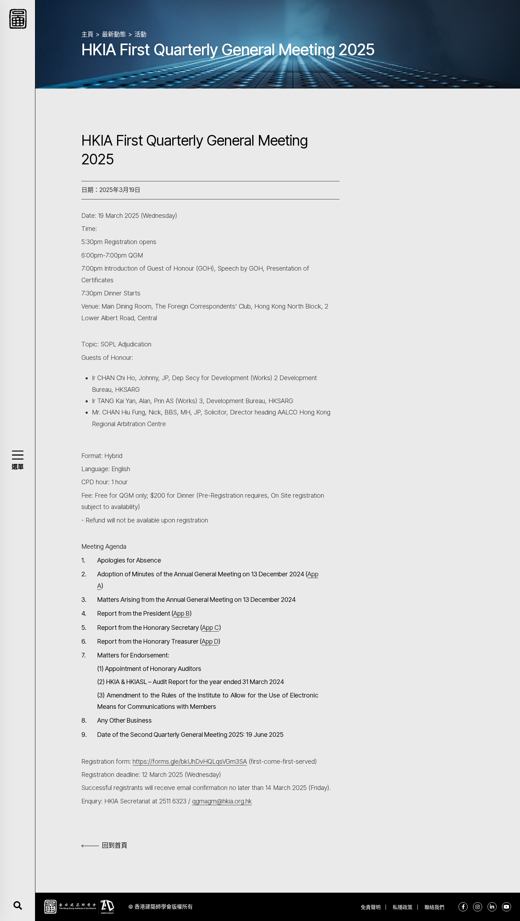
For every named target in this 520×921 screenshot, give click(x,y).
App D (210, 641)
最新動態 (114, 34)
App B (181, 613)
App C (210, 627)
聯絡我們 (434, 907)
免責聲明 (371, 907)
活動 (140, 34)
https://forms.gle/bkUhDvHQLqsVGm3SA (190, 761)
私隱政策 (402, 907)
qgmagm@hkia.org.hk (222, 801)
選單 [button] (18, 466)
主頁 (87, 34)
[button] (17, 455)
